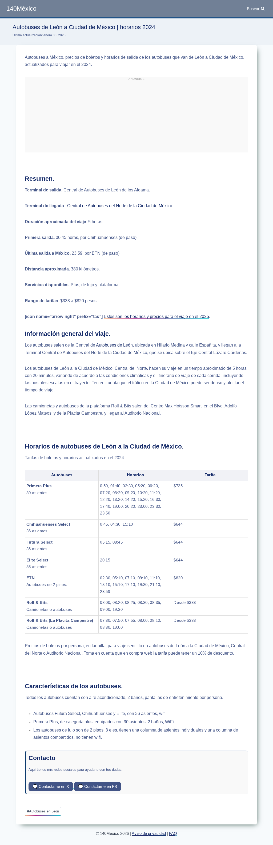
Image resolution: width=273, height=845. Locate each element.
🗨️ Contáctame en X (51, 786)
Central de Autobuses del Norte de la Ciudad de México (119, 205)
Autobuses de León (114, 345)
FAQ (173, 833)
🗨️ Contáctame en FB (97, 786)
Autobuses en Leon (43, 811)
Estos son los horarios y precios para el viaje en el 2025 (156, 316)
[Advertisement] (136, 116)
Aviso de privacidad (149, 833)
